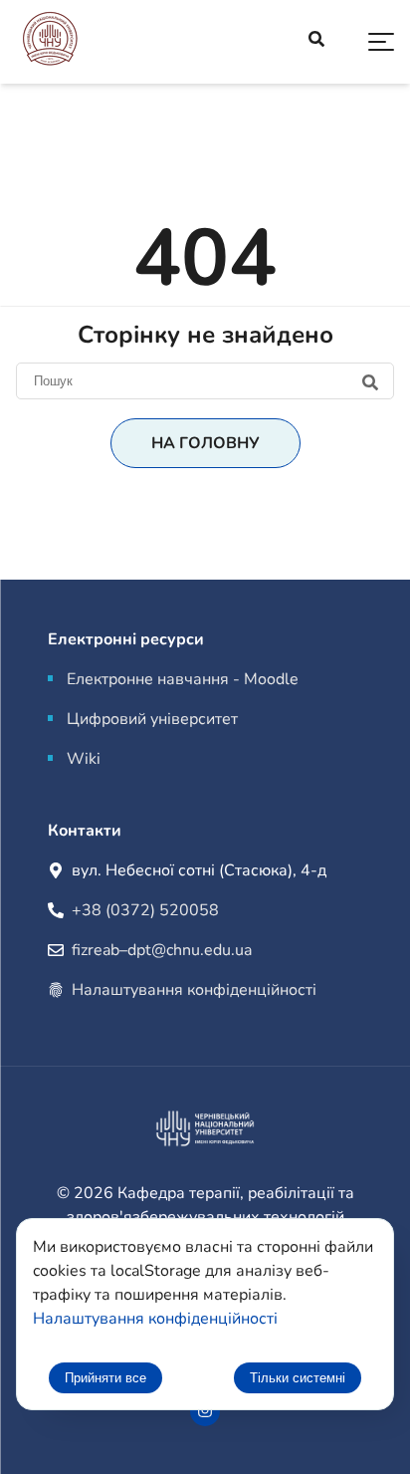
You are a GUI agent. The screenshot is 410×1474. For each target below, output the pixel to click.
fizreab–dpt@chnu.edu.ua (162, 950)
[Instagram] (205, 1411)
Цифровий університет (152, 719)
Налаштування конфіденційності (194, 990)
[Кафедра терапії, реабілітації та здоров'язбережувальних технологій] (50, 42)
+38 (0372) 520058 (145, 910)
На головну (205, 443)
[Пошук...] (316, 42)
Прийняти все (105, 1377)
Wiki (84, 759)
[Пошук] (204, 380)
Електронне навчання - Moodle (183, 679)
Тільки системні (297, 1377)
